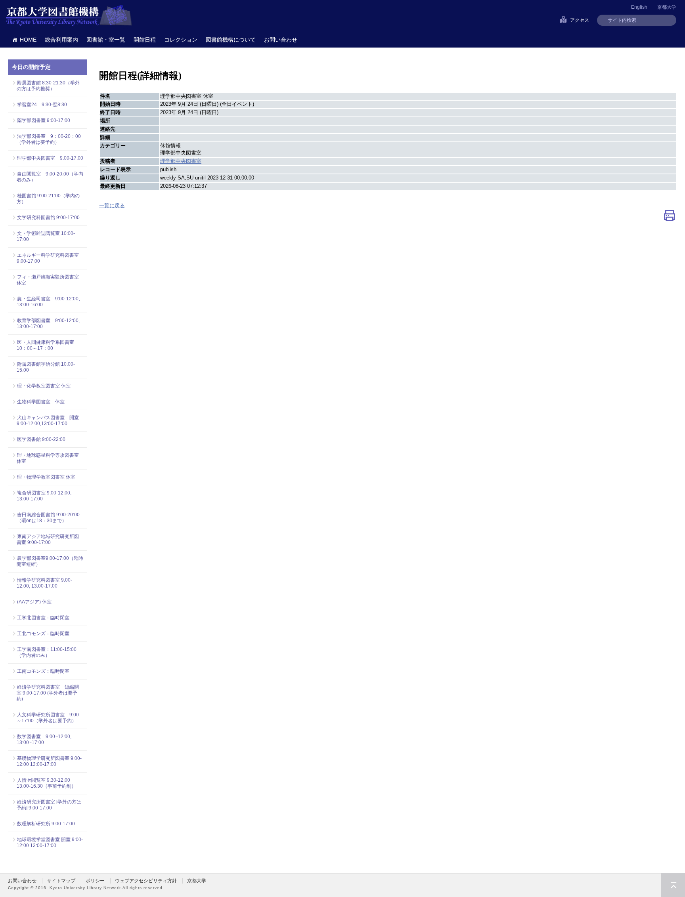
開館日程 (145, 39)
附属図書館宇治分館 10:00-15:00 (46, 367)
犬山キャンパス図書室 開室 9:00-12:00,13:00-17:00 (50, 420)
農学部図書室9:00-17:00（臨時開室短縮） (50, 561)
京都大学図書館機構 (69, 16)
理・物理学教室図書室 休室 (46, 477)
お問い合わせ (280, 39)
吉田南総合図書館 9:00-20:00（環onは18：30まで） (48, 517)
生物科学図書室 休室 (41, 402)
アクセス (579, 20)
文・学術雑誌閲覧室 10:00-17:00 (46, 236)
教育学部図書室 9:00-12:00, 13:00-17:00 (48, 323)
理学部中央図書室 (180, 161)
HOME (28, 39)
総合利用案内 (61, 39)
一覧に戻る (112, 205)
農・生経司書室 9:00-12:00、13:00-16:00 (50, 301)
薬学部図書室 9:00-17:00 (43, 120)
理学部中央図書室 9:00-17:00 (50, 158)
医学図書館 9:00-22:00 (41, 439)
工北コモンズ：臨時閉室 (43, 633)
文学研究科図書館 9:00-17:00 (48, 217)
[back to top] (673, 885)
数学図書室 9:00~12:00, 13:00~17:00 (44, 739)
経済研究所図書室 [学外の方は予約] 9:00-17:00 (49, 805)
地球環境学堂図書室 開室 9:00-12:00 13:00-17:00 (50, 842)
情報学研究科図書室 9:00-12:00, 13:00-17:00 (44, 583)
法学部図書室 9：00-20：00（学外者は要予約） (49, 139)
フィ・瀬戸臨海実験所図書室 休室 (50, 280)
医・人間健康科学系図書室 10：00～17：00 (48, 345)
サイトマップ (61, 881)
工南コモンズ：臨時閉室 (43, 671)
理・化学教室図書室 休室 (44, 386)
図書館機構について (231, 39)
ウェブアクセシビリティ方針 (146, 881)
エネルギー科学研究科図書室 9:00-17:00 (48, 258)
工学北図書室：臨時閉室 (43, 617)
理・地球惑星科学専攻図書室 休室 (48, 458)
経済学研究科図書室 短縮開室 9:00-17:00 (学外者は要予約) (48, 693)
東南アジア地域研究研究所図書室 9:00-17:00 (48, 539)
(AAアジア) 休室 (34, 602)
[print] (669, 217)
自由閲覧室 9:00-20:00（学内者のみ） (50, 177)
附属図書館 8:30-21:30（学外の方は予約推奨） (48, 86)
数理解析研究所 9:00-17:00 (46, 823)
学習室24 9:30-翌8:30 (42, 104)
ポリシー (95, 881)
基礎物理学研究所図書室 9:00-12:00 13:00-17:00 (49, 761)
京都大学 (666, 7)
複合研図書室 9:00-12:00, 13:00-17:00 (44, 496)
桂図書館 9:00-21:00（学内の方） (48, 198)
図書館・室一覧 (105, 39)
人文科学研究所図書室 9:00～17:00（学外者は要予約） (48, 717)
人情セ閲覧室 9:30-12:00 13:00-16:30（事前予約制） (46, 783)
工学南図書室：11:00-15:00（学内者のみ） (47, 652)
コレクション (180, 39)
